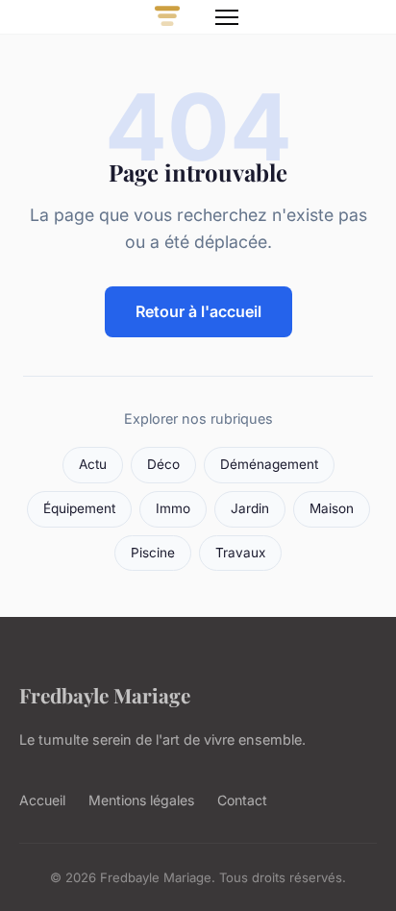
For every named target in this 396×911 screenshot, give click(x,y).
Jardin (250, 508)
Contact (242, 800)
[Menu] (227, 17)
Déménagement (269, 464)
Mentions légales (141, 800)
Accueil (42, 800)
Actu (93, 464)
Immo (173, 508)
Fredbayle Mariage (104, 694)
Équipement (79, 508)
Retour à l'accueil (198, 311)
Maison (331, 508)
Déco (163, 464)
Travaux (240, 552)
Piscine (153, 552)
